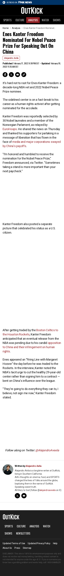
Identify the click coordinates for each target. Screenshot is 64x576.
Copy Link (23, 74)
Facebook (5, 74)
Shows (56, 20)
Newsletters (23, 533)
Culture (19, 20)
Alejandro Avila (11, 58)
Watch (45, 20)
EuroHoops (10, 129)
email (24, 495)
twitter (17, 495)
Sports (7, 20)
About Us (7, 548)
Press (17, 548)
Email (17, 74)
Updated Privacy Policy (39, 543)
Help (55, 543)
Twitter (11, 74)
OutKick (32, 10)
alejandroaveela (48, 490)
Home (6, 28)
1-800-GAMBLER (54, 562)
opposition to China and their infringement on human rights (32, 347)
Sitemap (27, 548)
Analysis (33, 20)
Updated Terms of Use (14, 543)
